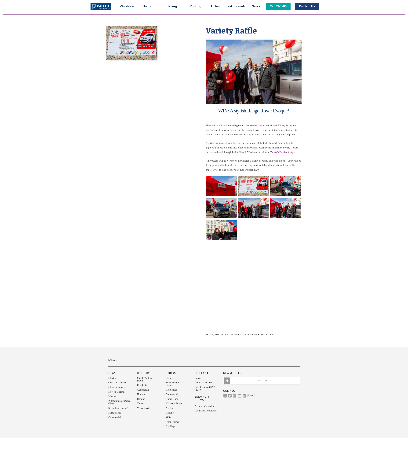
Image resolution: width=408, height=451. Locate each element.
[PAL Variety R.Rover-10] (253, 252)
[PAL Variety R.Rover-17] (285, 295)
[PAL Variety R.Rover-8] (253, 230)
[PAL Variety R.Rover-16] (253, 295)
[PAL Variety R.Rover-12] (221, 252)
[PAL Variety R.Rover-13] (253, 274)
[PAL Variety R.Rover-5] (253, 208)
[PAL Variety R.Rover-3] (285, 186)
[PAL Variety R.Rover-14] (285, 274)
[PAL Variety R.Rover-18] (221, 295)
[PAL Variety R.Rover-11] (285, 252)
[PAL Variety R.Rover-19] (253, 317)
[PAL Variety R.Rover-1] (221, 186)
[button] (127, 6)
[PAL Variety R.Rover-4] (221, 208)
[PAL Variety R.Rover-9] (285, 230)
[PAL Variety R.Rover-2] (253, 186)
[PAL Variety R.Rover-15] (221, 274)
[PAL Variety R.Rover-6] (285, 208)
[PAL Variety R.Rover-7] (221, 230)
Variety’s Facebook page (282, 152)
